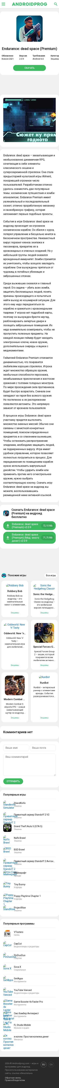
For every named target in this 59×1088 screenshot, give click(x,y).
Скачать (29, 68)
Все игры (51, 575)
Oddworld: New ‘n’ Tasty (17, 633)
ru (43, 1064)
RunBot (44, 682)
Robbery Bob (14, 591)
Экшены (55, 59)
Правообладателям (15, 1080)
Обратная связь (13, 1078)
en (51, 1064)
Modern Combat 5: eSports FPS (22, 699)
